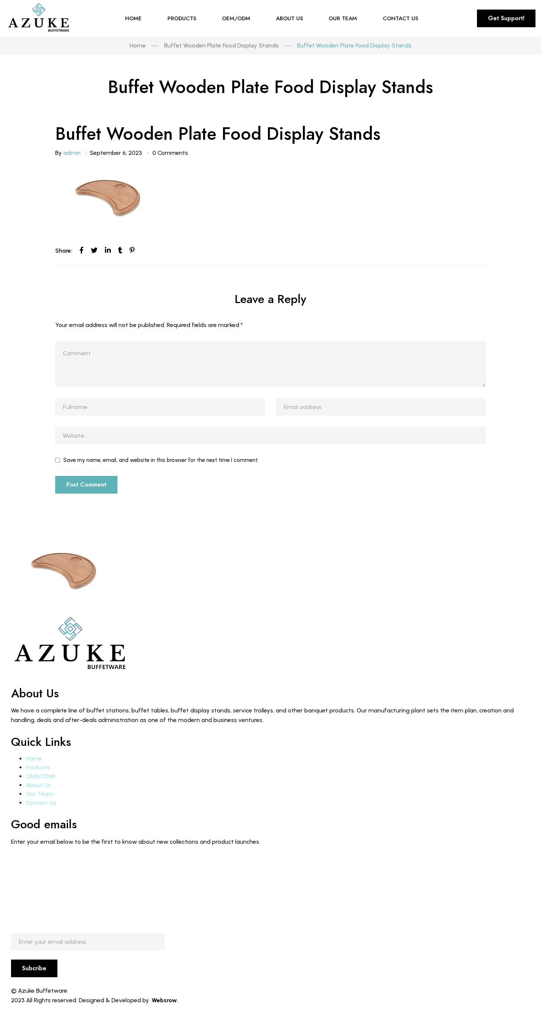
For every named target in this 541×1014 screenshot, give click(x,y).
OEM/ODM (40, 776)
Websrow (164, 1000)
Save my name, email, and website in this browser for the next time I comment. (161, 460)
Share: (64, 250)
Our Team (40, 793)
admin (72, 152)
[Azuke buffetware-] (39, 18)
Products (38, 767)
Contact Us (41, 802)
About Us (38, 785)
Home (34, 758)
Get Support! (506, 18)
